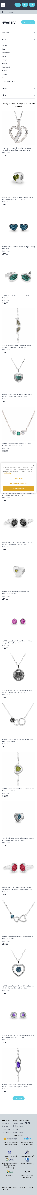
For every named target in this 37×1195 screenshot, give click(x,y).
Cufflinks (4, 56)
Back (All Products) (9, 81)
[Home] (3, 12)
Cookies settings (18, 478)
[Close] (33, 465)
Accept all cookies (18, 488)
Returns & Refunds (5, 1125)
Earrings (4, 60)
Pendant (4, 74)
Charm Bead (6, 53)
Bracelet (4, 45)
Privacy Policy (18, 1132)
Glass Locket (6, 67)
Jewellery (11, 12)
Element (4, 63)
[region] (18, 478)
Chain (3, 49)
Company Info (7, 1132)
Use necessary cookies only (18, 483)
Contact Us (6, 1129)
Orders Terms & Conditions (18, 1125)
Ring (3, 78)
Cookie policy (7, 473)
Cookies (16, 1129)
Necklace (4, 70)
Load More (18, 1098)
